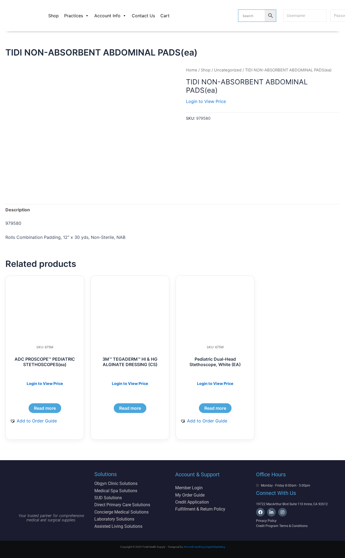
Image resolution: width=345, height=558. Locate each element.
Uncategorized (228, 70)
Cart (165, 15)
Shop (53, 15)
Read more (45, 408)
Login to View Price (206, 101)
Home (191, 70)
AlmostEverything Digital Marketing (204, 546)
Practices (73, 15)
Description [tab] (17, 209)
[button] (33, 420)
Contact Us (143, 15)
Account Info (107, 15)
